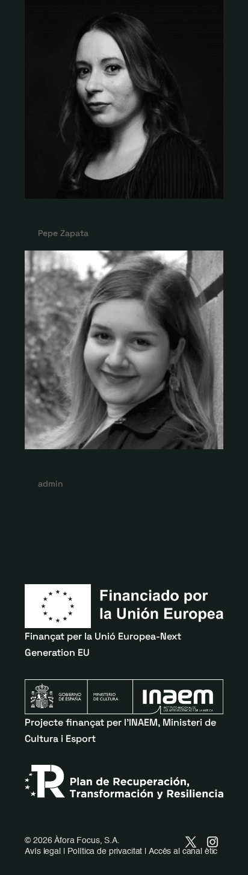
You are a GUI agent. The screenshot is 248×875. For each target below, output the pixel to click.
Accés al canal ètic (183, 851)
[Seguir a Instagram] (212, 842)
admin (50, 483)
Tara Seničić (68, 462)
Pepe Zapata (63, 233)
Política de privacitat (104, 851)
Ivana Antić (64, 211)
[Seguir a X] (191, 842)
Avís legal (43, 851)
